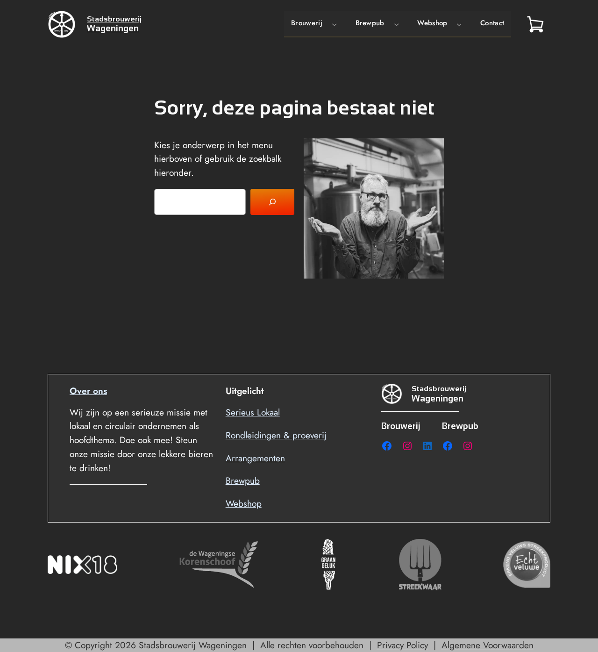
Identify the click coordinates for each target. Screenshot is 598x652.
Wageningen (113, 28)
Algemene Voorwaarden (487, 645)
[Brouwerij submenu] (334, 24)
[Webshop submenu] (459, 24)
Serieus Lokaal (253, 412)
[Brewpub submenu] (396, 24)
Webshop (244, 503)
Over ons (88, 390)
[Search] (272, 202)
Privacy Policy (402, 645)
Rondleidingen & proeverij (276, 435)
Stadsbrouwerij (114, 19)
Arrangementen (255, 458)
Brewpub (243, 480)
